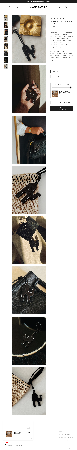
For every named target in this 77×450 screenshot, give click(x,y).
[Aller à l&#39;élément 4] (6, 39)
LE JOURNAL (19, 7)
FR (69, 7)
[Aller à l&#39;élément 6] (6, 53)
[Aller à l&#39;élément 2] (6, 25)
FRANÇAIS (69, 448)
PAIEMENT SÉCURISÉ (64, 440)
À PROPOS (11, 7)
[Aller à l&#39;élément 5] (6, 46)
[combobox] (70, 7)
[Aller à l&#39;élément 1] (6, 18)
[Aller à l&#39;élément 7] (6, 60)
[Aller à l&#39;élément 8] (6, 67)
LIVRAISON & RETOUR (65, 434)
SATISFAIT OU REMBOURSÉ (66, 437)
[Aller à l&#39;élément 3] (6, 32)
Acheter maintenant (62, 108)
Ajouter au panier (61, 102)
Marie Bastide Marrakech (58, 16)
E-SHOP (6, 7)
